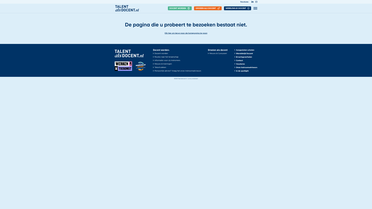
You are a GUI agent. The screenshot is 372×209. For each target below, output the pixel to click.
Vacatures (244, 2)
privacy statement (193, 78)
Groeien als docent (206, 8)
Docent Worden (177, 8)
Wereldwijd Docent (236, 8)
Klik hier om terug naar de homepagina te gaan (186, 33)
